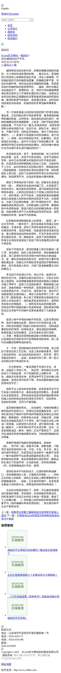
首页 (10, 25)
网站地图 (6, 664)
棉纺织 (11, 32)
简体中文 (6, 14)
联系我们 (13, 38)
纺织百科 (13, 35)
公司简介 (13, 28)
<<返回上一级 (9, 65)
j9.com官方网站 (9, 55)
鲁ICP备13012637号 (24, 655)
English (15, 14)
